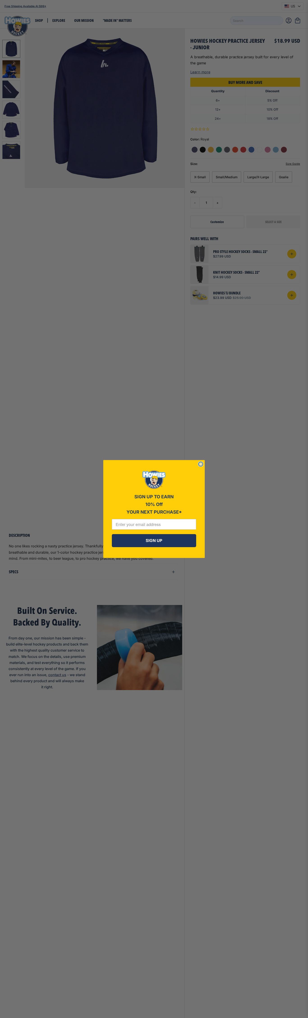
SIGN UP (154, 540)
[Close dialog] (200, 464)
